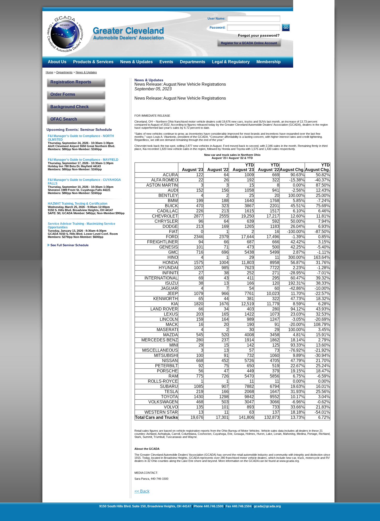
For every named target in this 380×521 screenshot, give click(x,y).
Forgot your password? (259, 35)
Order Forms (62, 94)
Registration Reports (70, 82)
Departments (64, 72)
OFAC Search (63, 119)
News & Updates (86, 72)
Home (49, 72)
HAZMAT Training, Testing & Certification (77, 203)
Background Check (69, 107)
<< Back (141, 491)
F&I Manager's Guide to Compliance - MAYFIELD (83, 160)
